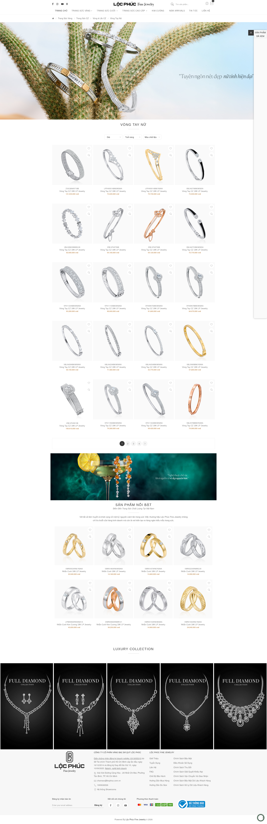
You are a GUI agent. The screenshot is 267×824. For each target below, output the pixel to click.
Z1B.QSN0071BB (72, 188)
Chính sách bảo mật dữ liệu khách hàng (192, 780)
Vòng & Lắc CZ (99, 18)
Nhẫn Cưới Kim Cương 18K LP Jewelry (74, 624)
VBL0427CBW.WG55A (194, 247)
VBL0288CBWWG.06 (72, 247)
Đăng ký (98, 805)
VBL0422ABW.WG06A (113, 364)
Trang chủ (61, 10)
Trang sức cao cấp (134, 10)
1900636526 (102, 785)
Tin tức (193, 10)
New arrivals (177, 10)
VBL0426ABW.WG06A (72, 364)
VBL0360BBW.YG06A (195, 364)
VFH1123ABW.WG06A (72, 306)
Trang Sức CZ (82, 18)
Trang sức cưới (106, 10)
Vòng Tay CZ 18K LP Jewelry (72, 191)
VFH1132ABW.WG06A (154, 423)
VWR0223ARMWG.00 (193, 568)
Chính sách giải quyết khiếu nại (188, 771)
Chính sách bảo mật (183, 758)
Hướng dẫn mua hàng (159, 780)
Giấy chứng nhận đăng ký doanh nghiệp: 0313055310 (117, 758)
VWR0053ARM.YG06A (74, 568)
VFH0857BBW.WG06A (194, 306)
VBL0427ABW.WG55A (194, 188)
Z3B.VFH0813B (72, 423)
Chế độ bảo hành (157, 776)
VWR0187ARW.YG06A (153, 568)
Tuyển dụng (154, 762)
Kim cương (158, 10)
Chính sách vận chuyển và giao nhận (191, 776)
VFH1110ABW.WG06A (113, 306)
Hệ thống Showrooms (106, 789)
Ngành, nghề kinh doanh (116, 768)
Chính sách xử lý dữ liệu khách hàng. (191, 785)
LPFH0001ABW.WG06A (113, 188)
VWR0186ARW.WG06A (114, 568)
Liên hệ (206, 10)
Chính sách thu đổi (182, 767)
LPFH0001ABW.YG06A (154, 188)
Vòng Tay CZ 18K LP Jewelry (72, 250)
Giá (108, 137)
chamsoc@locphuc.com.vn (109, 780)
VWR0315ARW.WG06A (153, 622)
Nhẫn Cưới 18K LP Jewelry (74, 571)
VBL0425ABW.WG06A (153, 364)
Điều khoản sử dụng (183, 762)
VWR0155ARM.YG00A (193, 622)
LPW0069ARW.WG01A (74, 622)
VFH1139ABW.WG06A (113, 423)
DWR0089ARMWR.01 (113, 622)
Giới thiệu (154, 758)
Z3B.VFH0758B (113, 247)
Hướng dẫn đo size (158, 785)
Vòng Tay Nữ (116, 18)
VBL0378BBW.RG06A (194, 423)
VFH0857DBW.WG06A (154, 306)
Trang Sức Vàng (81, 10)
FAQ (151, 771)
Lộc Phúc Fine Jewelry (136, 819)
